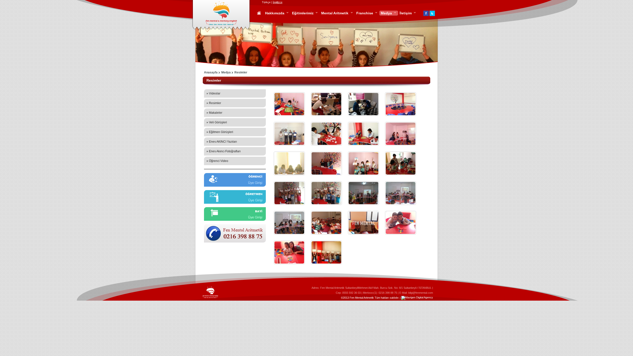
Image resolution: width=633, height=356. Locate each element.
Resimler (240, 72)
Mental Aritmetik (334, 13)
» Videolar (213, 93)
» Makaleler (214, 112)
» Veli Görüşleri (216, 122)
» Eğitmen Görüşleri (219, 132)
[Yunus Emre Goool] (289, 104)
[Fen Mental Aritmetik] (326, 223)
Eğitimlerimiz (302, 13)
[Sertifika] (289, 134)
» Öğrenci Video (217, 161)
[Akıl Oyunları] (326, 104)
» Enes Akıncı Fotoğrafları (223, 151)
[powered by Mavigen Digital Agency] (417, 297)
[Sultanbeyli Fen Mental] (363, 104)
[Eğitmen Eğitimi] (400, 134)
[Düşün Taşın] (289, 223)
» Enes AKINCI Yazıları (221, 141)
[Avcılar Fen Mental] (400, 104)
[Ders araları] (400, 163)
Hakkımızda (274, 13)
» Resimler (213, 103)
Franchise (364, 13)
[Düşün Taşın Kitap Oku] (400, 193)
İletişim (405, 13)
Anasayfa (211, 72)
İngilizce (277, 2)
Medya (385, 13)
